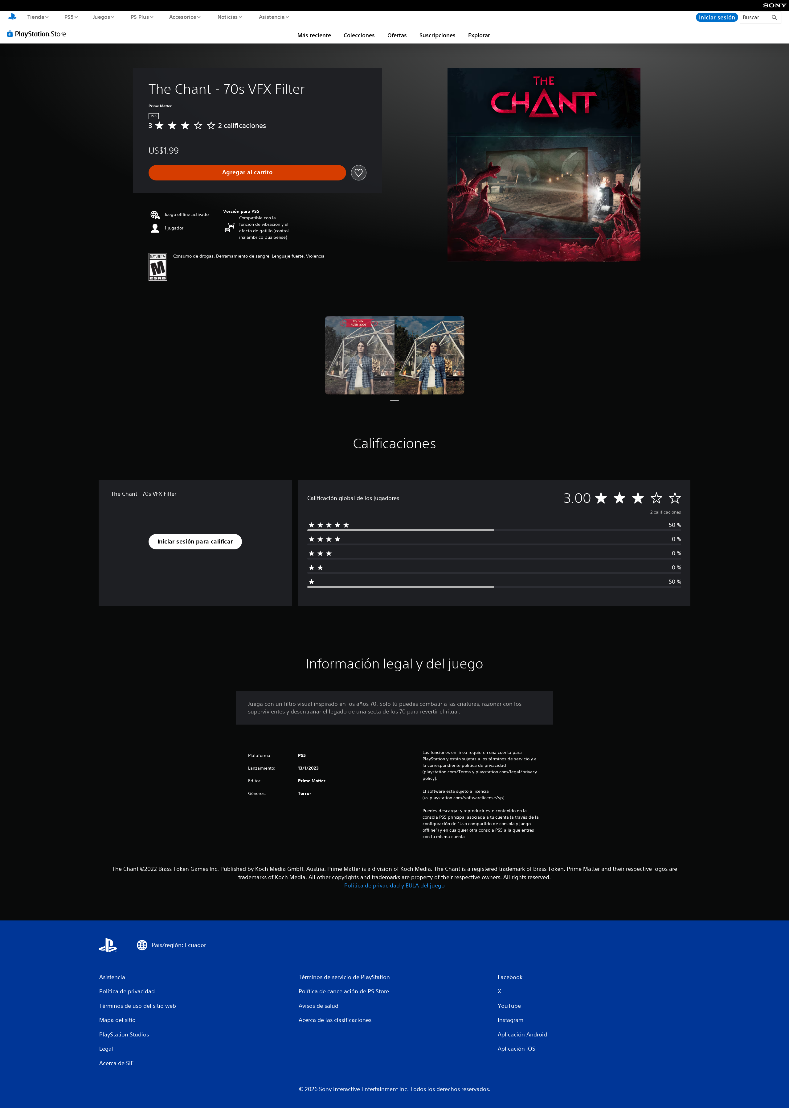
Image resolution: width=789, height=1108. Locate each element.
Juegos (101, 17)
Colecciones (359, 35)
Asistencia (271, 17)
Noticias (228, 17)
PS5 (69, 17)
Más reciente (314, 35)
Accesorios (182, 17)
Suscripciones (437, 35)
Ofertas (397, 35)
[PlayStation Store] (38, 34)
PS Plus (139, 17)
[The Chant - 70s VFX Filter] (394, 355)
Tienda (35, 17)
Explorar (479, 35)
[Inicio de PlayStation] (12, 17)
